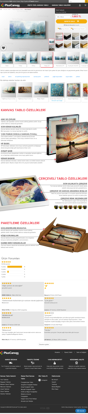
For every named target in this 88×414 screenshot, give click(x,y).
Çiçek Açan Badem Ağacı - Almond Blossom (63, 98)
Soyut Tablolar (4, 391)
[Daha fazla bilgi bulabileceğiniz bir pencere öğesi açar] (80, 411)
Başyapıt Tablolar (5, 382)
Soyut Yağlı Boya (73, 98)
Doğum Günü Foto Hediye (29, 398)
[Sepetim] (85, 5)
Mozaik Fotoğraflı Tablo (28, 389)
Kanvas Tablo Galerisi (61, 5)
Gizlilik (63, 407)
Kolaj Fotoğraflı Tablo (27, 387)
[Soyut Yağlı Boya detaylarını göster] (73, 89)
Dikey (33, 65)
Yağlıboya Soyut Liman (8, 98)
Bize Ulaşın (55, 389)
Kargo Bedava (65, 28)
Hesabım (57, 352)
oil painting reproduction (22, 76)
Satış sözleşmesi (69, 407)
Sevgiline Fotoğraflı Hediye (29, 384)
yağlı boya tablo (57, 76)
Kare (7, 65)
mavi (3, 76)
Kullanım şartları (77, 407)
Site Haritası (85, 407)
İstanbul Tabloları (5, 394)
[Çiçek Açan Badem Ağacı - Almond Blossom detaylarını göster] (57, 89)
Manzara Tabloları (5, 386)
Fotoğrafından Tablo (27, 382)
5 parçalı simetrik (73, 65)
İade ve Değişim (81, 352)
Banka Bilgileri (56, 386)
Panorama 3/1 (60, 65)
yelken (78, 76)
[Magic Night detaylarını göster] (40, 89)
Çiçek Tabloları (4, 389)
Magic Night (40, 98)
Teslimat (54, 384)
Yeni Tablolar (4, 379)
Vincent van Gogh (57, 100)
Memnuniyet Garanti (79, 28)
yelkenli (46, 76)
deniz (10, 76)
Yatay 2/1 (46, 65)
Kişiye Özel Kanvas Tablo (38, 5)
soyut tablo (69, 76)
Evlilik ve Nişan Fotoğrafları (29, 391)
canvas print (37, 76)
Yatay (20, 65)
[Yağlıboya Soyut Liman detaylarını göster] (8, 89)
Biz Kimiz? (55, 379)
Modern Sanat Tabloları (7, 384)
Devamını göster (44, 344)
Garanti (54, 382)
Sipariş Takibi (68, 352)
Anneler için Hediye (27, 401)
